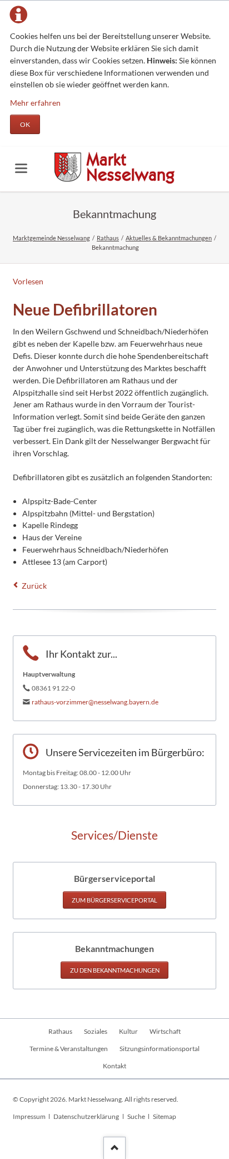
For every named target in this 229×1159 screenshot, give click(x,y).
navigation (21, 168)
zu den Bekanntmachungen (115, 970)
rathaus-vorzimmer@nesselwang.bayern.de (95, 702)
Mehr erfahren (35, 102)
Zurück (34, 585)
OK (25, 124)
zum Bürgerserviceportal (114, 900)
